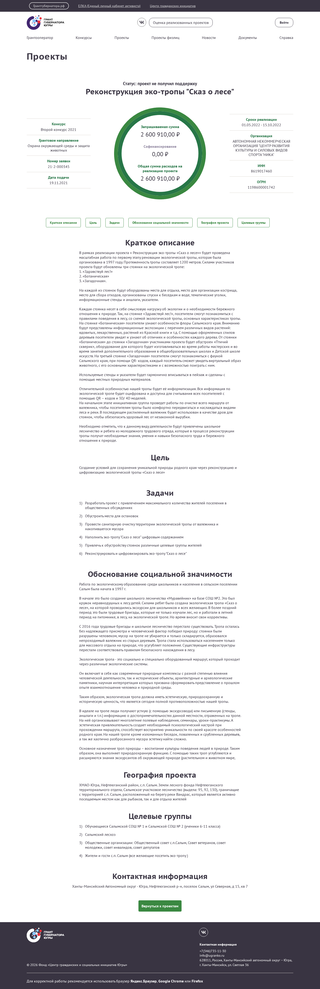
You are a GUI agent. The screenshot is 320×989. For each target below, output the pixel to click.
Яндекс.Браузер (143, 981)
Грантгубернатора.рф (49, 6)
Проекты (122, 37)
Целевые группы (254, 223)
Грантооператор (40, 37)
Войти (284, 22)
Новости (209, 37)
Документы (247, 37)
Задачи (114, 223)
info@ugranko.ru (212, 955)
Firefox (197, 981)
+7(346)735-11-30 (213, 951)
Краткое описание (63, 223)
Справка (286, 37)
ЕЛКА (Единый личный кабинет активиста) (109, 6)
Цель (93, 223)
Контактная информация (218, 944)
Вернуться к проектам (160, 906)
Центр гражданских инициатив (173, 6)
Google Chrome (171, 981)
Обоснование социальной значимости (160, 223)
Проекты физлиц (165, 37)
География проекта (215, 223)
